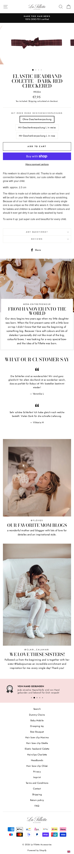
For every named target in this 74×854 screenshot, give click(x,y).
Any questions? (37, 232)
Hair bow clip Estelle (37, 742)
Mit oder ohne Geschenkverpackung (37, 113)
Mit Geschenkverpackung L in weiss (37, 127)
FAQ (37, 805)
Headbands (37, 759)
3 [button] (39, 70)
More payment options (37, 164)
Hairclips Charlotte (37, 754)
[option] (37, 44)
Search (37, 708)
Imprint (37, 776)
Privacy (37, 771)
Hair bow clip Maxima (37, 737)
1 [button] (33, 70)
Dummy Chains (37, 714)
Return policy (37, 799)
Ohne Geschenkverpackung (37, 119)
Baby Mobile (37, 720)
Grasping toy (37, 725)
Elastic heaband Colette (37, 748)
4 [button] (42, 70)
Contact (37, 788)
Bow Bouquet (37, 731)
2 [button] (36, 70)
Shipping (32, 101)
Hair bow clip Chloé (36, 765)
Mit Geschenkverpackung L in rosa (37, 135)
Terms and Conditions (37, 782)
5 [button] (42, 697)
